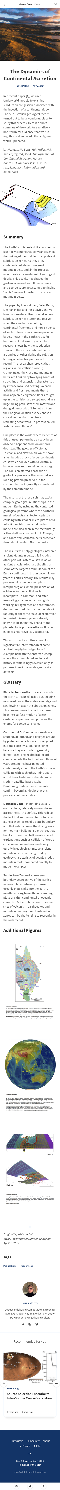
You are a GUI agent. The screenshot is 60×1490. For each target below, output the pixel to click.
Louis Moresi (30, 1303)
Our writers (16, 1440)
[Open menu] (4, 4)
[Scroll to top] (43, 1486)
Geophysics (27, 1265)
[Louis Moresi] (30, 1289)
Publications (22, 85)
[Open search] (56, 4)
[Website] (23, 1324)
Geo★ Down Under (30, 4)
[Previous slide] (3, 1383)
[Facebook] (16, 1486)
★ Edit (36, 1446)
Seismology (13, 1388)
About (46, 1440)
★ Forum (25, 1446)
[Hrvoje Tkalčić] (10, 1357)
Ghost (38, 1464)
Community (33, 1440)
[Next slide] (56, 1383)
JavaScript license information (30, 1472)
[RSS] (30, 1454)
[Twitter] (30, 1486)
